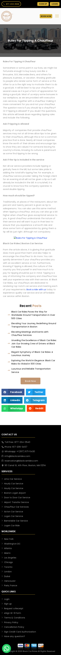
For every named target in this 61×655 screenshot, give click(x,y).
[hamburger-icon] (57, 16)
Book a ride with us (36, 289)
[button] (12, 392)
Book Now (30, 381)
